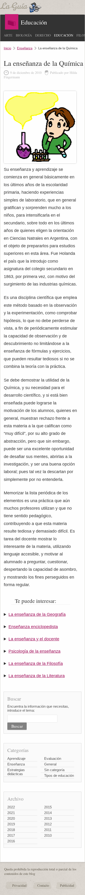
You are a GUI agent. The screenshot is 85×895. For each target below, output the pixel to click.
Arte (8, 35)
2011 (47, 830)
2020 (11, 818)
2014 (48, 813)
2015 (48, 807)
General (50, 764)
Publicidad (67, 885)
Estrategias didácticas (16, 772)
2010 (48, 835)
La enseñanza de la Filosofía (35, 663)
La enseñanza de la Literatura (36, 675)
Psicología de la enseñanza (34, 651)
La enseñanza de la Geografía (37, 614)
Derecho (43, 35)
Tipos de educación (59, 775)
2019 (11, 824)
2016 (11, 841)
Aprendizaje (16, 758)
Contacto (43, 885)
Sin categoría (54, 770)
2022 (11, 807)
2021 (11, 813)
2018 (11, 830)
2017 (11, 835)
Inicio (7, 48)
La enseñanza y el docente (33, 639)
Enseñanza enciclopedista (33, 626)
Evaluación (52, 758)
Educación (63, 35)
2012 (48, 824)
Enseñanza (24, 48)
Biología (24, 35)
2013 (48, 818)
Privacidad (19, 885)
